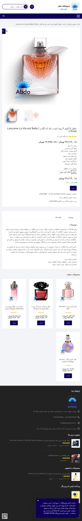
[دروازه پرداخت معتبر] (41, 497)
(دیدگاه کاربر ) (62, 136)
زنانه (64, 24)
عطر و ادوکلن (71, 24)
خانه (78, 24)
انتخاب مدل (72, 168)
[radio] (74, 171)
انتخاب (68, 323)
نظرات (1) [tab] (58, 217)
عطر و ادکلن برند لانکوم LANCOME (61, 201)
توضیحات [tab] (70, 217)
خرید (73, 188)
